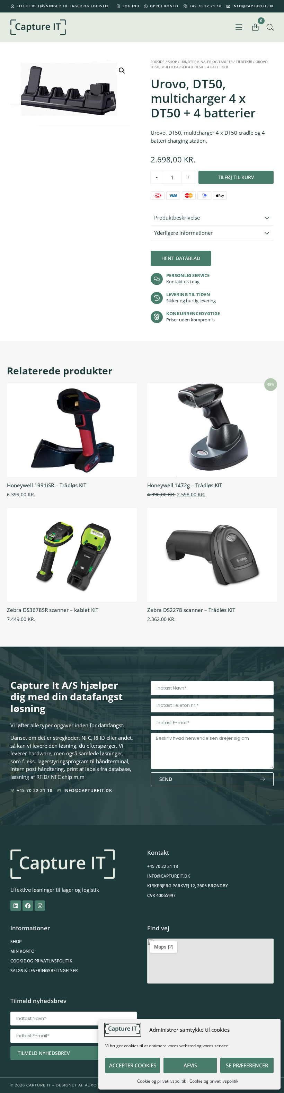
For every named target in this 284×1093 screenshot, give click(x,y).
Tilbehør (244, 61)
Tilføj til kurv (236, 177)
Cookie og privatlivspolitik (161, 1081)
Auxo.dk (94, 1085)
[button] (239, 27)
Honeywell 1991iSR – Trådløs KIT (46, 485)
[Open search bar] (270, 27)
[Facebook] (28, 905)
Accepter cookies (132, 1065)
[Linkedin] (15, 905)
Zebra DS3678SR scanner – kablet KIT (52, 609)
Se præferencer (247, 1065)
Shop (172, 61)
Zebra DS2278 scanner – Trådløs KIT (191, 609)
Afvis (190, 1065)
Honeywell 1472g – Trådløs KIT (184, 485)
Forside (158, 61)
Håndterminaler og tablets (206, 61)
